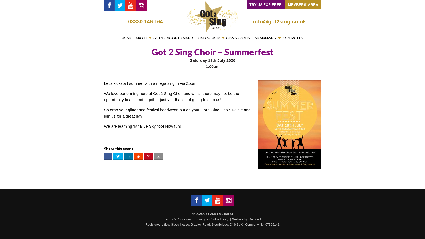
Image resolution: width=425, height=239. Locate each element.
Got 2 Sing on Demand (173, 38)
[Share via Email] (158, 156)
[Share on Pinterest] (148, 156)
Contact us (293, 38)
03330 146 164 (145, 22)
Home (127, 38)
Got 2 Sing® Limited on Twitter (120, 5)
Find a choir (209, 38)
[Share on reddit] (138, 156)
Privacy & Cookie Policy (211, 219)
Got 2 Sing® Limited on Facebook (109, 5)
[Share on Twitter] (118, 156)
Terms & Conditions (177, 219)
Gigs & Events (238, 38)
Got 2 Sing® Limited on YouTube (130, 5)
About (141, 38)
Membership (266, 38)
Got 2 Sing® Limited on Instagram (141, 5)
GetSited (255, 219)
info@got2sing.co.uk (279, 22)
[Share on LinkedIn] (128, 156)
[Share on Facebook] (108, 156)
